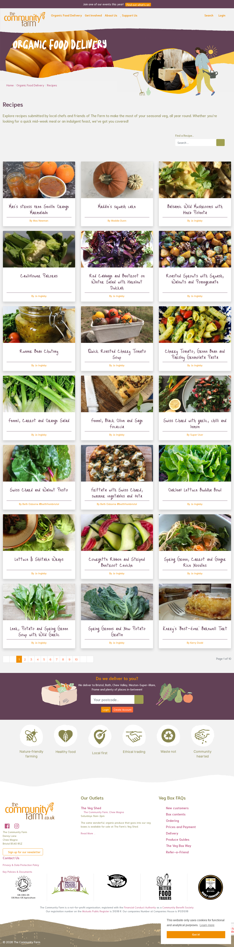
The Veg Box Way (178, 845)
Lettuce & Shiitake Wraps (39, 559)
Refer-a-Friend (177, 852)
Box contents (176, 814)
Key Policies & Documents (17, 871)
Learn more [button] (207, 925)
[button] (66, 16)
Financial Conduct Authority (140, 907)
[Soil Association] (23, 887)
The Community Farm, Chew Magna (103, 812)
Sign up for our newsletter (24, 852)
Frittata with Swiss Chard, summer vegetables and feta (117, 492)
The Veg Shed (91, 808)
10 (76, 659)
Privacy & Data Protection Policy (21, 864)
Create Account (122, 709)
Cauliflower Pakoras (39, 275)
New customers (177, 808)
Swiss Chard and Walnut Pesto (39, 489)
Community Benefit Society (178, 907)
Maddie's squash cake (117, 206)
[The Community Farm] (25, 18)
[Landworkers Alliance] (117, 881)
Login (106, 709)
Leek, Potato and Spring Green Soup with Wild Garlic (39, 631)
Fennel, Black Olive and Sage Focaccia (117, 423)
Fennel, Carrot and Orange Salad (38, 420)
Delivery (172, 833)
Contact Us (11, 858)
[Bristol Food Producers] (70, 885)
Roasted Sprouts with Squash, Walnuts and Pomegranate (195, 278)
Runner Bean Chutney (39, 350)
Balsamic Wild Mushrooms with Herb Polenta (194, 209)
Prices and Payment (181, 827)
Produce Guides (177, 839)
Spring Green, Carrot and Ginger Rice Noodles (195, 562)
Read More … (88, 833)
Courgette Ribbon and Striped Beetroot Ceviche (117, 562)
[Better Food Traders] (163, 887)
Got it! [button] (196, 934)
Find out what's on (138, 4)
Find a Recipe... (184, 135)
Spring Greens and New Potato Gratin (117, 631)
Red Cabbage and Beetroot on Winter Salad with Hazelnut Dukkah (117, 281)
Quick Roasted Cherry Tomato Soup (117, 354)
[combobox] (195, 142)
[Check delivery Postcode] (139, 699)
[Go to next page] (83, 659)
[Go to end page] (90, 659)
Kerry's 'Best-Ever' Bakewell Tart (195, 628)
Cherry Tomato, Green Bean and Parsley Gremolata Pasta (195, 354)
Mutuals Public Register (95, 911)
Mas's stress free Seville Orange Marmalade (39, 209)
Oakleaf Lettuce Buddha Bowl (195, 489)
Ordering (172, 820)
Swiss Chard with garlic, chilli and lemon (195, 423)
